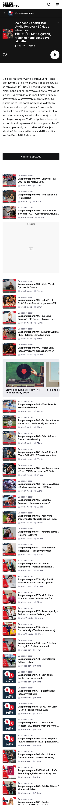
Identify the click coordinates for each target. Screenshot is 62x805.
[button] (48, 4)
